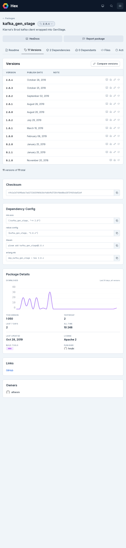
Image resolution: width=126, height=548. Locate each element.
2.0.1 (9, 104)
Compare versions (107, 63)
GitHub (9, 370)
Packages (10, 18)
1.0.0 (9, 136)
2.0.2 (9, 96)
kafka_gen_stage (19, 23)
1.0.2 (9, 120)
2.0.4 (9, 79)
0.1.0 (9, 160)
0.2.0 (9, 144)
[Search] (111, 5)
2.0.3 (9, 88)
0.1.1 (9, 152)
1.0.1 (9, 128)
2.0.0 (9, 112)
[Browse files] (118, 79)
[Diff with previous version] (114, 79)
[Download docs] (110, 79)
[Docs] (106, 79)
